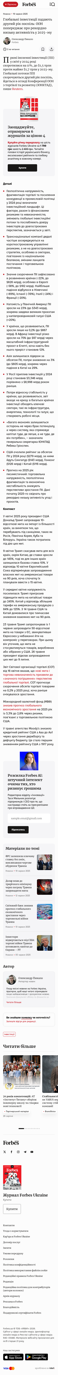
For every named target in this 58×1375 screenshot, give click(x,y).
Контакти (9, 1225)
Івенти (7, 1248)
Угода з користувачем (15, 1231)
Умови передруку (13, 1253)
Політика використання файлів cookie (25, 1270)
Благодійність (11, 1307)
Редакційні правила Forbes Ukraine (23, 1276)
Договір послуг (11, 1242)
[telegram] (25, 1151)
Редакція (8, 1281)
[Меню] (52, 4)
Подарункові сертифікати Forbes (22, 1312)
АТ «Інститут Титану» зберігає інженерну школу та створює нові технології (21, 1101)
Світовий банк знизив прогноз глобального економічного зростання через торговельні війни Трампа (19, 913)
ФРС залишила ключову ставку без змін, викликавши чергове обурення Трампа (20, 861)
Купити (22, 168)
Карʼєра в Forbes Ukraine (16, 1236)
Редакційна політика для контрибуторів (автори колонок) (26, 1289)
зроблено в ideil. (45, 1368)
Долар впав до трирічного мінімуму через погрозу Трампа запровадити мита (19, 885)
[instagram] (18, 1151)
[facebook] (11, 1151)
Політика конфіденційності (19, 1264)
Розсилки (8, 1259)
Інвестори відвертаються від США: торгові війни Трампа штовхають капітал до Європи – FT (20, 943)
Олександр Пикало (22, 39)
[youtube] (31, 1151)
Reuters (17, 89)
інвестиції (9, 1034)
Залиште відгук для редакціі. (21, 1021)
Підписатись (18, 829)
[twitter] (4, 1151)
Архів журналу (11, 1296)
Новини (7, 14)
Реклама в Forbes (13, 1301)
